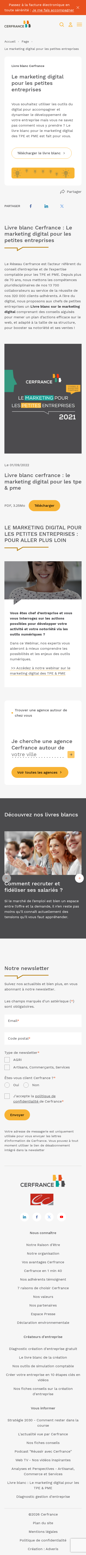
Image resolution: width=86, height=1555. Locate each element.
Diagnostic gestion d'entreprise (43, 1496)
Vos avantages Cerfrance (43, 1262)
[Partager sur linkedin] (46, 206)
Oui (16, 1085)
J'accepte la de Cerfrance (38, 1098)
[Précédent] (6, 878)
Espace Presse (43, 1314)
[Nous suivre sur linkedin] (24, 1217)
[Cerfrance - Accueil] (17, 24)
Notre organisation (43, 1253)
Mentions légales (43, 1532)
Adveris (52, 1549)
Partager (74, 192)
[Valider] (71, 754)
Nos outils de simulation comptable (43, 1366)
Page (25, 41)
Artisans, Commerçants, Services (41, 1067)
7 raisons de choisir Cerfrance (43, 1288)
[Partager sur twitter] (62, 206)
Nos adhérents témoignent (43, 1279)
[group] (43, 878)
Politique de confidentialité (43, 1540)
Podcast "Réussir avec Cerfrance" (43, 1451)
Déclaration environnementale (43, 1322)
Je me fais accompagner (53, 10)
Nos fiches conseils (43, 1443)
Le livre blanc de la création (43, 1357)
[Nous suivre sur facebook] (36, 1217)
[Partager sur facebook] (31, 206)
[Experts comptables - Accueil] (43, 1200)
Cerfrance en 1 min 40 (43, 1271)
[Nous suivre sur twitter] (49, 1217)
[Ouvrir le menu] (79, 24)
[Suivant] (79, 878)
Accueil (9, 41)
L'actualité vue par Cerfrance (43, 1434)
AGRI (17, 1060)
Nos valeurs (43, 1297)
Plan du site (43, 1523)
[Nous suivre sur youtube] (61, 1217)
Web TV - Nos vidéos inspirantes (43, 1460)
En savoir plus (43, 878)
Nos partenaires (43, 1305)
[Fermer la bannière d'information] (78, 7)
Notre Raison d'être (43, 1245)
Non (35, 1085)
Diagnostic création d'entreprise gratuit (43, 1349)
